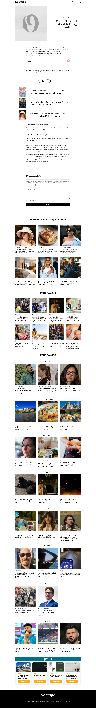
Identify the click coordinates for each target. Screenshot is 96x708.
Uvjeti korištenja (35, 701)
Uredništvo (42, 701)
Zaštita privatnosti (50, 701)
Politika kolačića (67, 701)
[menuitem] (76, 2)
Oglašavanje (59, 701)
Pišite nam (27, 701)
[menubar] (76, 2)
